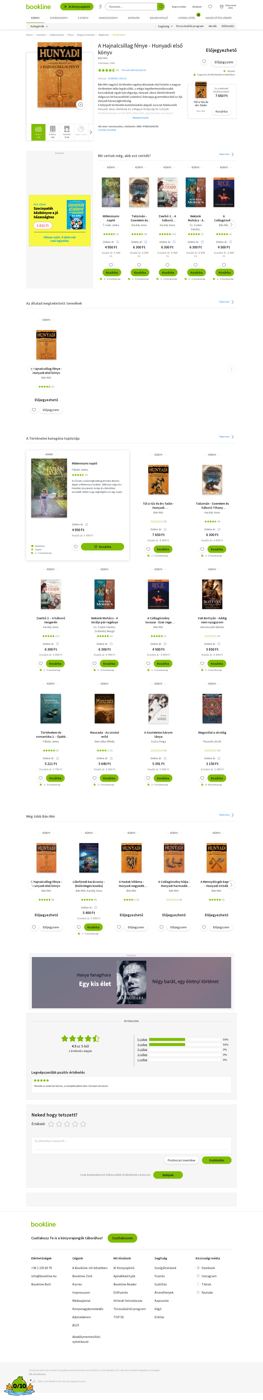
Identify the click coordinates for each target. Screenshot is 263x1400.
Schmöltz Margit (105, 631)
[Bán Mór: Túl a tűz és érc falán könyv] (158, 479)
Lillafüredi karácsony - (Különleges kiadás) (89, 884)
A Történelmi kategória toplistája (53, 438)
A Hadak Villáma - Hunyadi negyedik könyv (131, 884)
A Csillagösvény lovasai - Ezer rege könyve (224, 218)
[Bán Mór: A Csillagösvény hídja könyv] (174, 858)
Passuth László (212, 741)
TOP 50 (118, 1317)
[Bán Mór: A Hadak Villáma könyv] (131, 858)
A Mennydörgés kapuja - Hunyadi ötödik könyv (217, 884)
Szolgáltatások (165, 1268)
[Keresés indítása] (161, 6)
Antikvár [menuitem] (134, 18)
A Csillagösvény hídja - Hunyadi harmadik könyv (174, 884)
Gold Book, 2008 (106, 63)
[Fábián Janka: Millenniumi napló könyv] (111, 192)
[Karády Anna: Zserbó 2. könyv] (167, 192)
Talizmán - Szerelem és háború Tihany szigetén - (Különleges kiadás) (139, 218)
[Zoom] (80, 104)
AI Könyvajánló (79, 7)
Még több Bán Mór (40, 816)
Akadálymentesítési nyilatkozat (86, 1339)
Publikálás (216, 1160)
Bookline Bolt (41, 1284)
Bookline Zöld (82, 1276)
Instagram (209, 1276)
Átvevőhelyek (164, 1292)
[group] (38, 132)
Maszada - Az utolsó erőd (104, 734)
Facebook (208, 1268)
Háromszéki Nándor (212, 627)
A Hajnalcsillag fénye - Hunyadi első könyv (46, 371)
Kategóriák (37, 26)
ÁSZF (75, 1325)
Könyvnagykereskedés (87, 1309)
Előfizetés (228, 26)
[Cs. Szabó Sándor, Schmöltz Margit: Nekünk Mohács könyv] (196, 192)
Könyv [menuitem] (35, 18)
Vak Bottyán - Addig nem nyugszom (212, 620)
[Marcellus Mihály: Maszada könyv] (104, 708)
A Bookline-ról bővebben (89, 1268)
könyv (111, 167)
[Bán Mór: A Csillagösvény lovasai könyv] (223, 192)
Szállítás (161, 1284)
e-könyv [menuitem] (83, 18)
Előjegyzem (224, 62)
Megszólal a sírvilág (212, 732)
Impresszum (81, 1292)
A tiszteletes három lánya (158, 734)
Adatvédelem (81, 1317)
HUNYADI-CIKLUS (117, 78)
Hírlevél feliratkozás (127, 1301)
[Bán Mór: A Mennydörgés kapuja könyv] (217, 858)
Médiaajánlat (81, 1301)
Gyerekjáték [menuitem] (189, 16)
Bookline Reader (125, 1284)
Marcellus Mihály (105, 741)
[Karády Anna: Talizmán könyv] (139, 192)
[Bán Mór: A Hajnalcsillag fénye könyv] (60, 74)
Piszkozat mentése (181, 1160)
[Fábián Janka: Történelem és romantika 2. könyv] (50, 708)
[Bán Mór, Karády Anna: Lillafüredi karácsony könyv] (88, 858)
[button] (90, 132)
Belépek (197, 6)
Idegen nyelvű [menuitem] (159, 18)
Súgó (158, 1309)
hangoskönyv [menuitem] (108, 18)
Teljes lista (224, 154)
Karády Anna (139, 225)
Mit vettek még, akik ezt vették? (124, 155)
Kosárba (222, 111)
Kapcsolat (162, 1301)
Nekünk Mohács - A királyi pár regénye (195, 218)
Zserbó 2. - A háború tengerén (167, 218)
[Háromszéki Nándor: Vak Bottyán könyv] (212, 594)
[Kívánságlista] (210, 6)
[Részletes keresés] (100, 6)
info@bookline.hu (44, 1276)
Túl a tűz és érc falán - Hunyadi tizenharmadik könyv (158, 505)
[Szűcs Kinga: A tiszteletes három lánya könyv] (158, 708)
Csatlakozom (122, 1238)
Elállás (159, 1317)
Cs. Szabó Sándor (196, 227)
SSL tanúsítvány (37, 1374)
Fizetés (160, 1276)
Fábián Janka (111, 225)
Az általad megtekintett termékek (54, 303)
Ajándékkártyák (124, 1276)
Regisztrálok (179, 6)
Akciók (213, 26)
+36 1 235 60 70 (41, 1268)
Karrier (77, 1284)
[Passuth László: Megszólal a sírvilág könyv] (212, 708)
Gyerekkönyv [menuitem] (59, 18)
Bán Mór (224, 225)
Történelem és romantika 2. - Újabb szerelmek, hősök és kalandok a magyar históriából (51, 734)
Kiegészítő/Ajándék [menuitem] (219, 18)
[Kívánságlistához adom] (204, 61)
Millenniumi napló (111, 218)
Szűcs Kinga (158, 741)
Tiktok (206, 1284)
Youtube (207, 1292)
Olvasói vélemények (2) (133, 70)
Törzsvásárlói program (190, 26)
